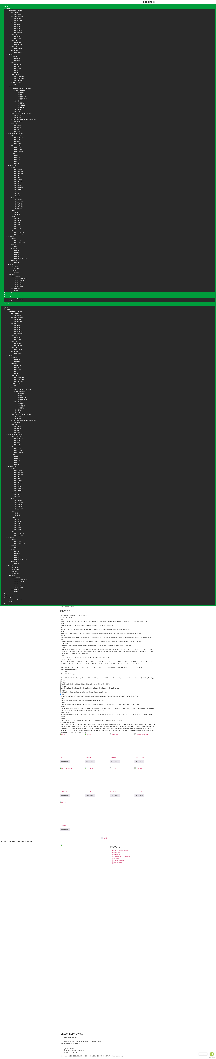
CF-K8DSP (17, 14)
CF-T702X (17, 186)
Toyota (13, 167)
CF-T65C (17, 176)
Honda (13, 210)
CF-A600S (17, 28)
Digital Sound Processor (15, 10)
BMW (12, 198)
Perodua (13, 216)
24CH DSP (14, 50)
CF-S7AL (17, 111)
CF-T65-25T (15, 273)
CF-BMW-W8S (18, 200)
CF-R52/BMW (18, 202)
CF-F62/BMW (18, 206)
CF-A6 (16, 85)
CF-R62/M (17, 196)
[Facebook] (144, 2)
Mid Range (11, 236)
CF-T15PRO (18, 48)
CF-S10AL (17, 109)
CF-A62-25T (15, 268)
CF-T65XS (17, 143)
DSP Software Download (15, 299)
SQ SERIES (17, 101)
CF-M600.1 (17, 60)
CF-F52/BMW (18, 204)
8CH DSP (14, 22)
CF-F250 (17, 254)
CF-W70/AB (21, 105)
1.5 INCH (13, 238)
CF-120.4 (17, 71)
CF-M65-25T (15, 270)
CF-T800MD (18, 182)
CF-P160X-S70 (19, 232)
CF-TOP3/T (18, 147)
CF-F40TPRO (18, 174)
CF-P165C (17, 226)
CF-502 (16, 161)
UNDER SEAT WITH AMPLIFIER (21, 89)
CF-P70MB (17, 220)
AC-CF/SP (17, 283)
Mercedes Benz (16, 192)
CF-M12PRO (18, 42)
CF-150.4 (17, 73)
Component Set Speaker (15, 133)
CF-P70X (17, 218)
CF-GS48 (17, 24)
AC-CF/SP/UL (18, 287)
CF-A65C (17, 139)
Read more (65, 762)
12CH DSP (14, 40)
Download (7, 297)
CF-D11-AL (17, 115)
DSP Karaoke (15, 12)
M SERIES (14, 56)
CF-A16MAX (18, 121)
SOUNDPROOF (15, 277)
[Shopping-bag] (154, 2)
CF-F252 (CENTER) (20, 258)
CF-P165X (17, 228)
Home (6, 6)
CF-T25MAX (18, 52)
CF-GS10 (20, 95)
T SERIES (14, 62)
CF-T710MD (18, 180)
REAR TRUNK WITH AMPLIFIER (21, 113)
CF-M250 (17, 252)
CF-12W (16, 129)
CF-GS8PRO (21, 93)
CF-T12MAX (18, 44)
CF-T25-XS (14, 266)
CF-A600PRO (18, 30)
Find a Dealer (8, 295)
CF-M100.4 (17, 58)
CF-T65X (17, 178)
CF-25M (16, 250)
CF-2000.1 (17, 66)
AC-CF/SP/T (18, 285)
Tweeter (10, 264)
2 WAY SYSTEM (16, 135)
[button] (108, 305)
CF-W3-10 (17, 127)
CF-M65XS (17, 141)
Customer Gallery (9, 293)
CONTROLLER (15, 289)
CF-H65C (17, 212)
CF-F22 (16, 246)
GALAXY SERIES (19, 91)
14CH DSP (14, 46)
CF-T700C (17, 184)
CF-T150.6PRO (19, 79)
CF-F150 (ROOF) (19, 242)
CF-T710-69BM (19, 188)
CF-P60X (17, 224)
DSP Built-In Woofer (17, 16)
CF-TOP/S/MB (18, 151)
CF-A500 (17, 26)
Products (7, 8)
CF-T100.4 (17, 69)
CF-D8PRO (21, 107)
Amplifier (10, 54)
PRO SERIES (15, 75)
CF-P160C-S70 (19, 234)
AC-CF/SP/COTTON (20, 279)
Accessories (11, 275)
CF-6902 (17, 163)
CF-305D (17, 131)
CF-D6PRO (21, 103)
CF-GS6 (16, 155)
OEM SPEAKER (12, 165)
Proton (13, 230)
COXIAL (13, 153)
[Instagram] (147, 2)
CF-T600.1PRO (19, 81)
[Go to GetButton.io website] (212, 1057)
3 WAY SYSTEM (16, 145)
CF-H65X (17, 214)
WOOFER (14, 123)
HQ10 (16, 291)
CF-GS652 (17, 157)
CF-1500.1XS (18, 64)
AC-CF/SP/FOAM (19, 281)
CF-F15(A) (17, 240)
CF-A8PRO (17, 18)
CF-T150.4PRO (19, 77)
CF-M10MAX (18, 36)
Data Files (11, 301)
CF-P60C (17, 222)
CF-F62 (16, 194)
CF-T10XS (17, 38)
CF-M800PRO (18, 32)
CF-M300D (17, 125)
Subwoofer (11, 87)
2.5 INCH (14, 248)
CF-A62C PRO (18, 137)
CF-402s (17, 159)
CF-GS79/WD (22, 97)
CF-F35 (16, 262)
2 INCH (13, 244)
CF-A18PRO (18, 20)
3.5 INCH (14, 260)
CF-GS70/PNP (22, 99)
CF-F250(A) (18, 256)
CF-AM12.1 (17, 117)
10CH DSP (14, 34)
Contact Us (7, 303)
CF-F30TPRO (18, 172)
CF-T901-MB (18, 190)
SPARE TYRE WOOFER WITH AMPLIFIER (23, 119)
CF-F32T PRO (18, 169)
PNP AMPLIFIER (16, 83)
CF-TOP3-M (18, 149)
